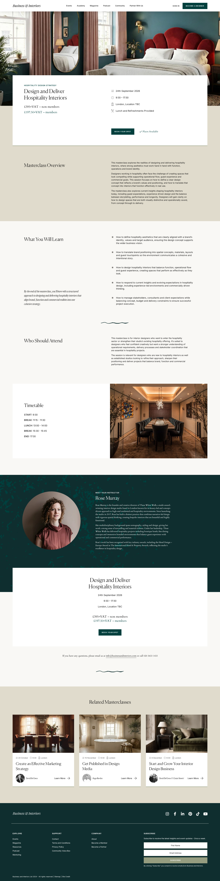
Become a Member (195, 6)
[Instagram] (167, 814)
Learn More (59, 778)
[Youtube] (205, 814)
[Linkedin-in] (182, 814)
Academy (81, 6)
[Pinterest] (190, 814)
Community (120, 6)
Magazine (94, 6)
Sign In (176, 6)
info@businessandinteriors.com (121, 655)
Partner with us (136, 6)
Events (69, 6)
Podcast (106, 6)
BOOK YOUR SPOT (122, 132)
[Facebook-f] (175, 814)
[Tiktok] (198, 814)
